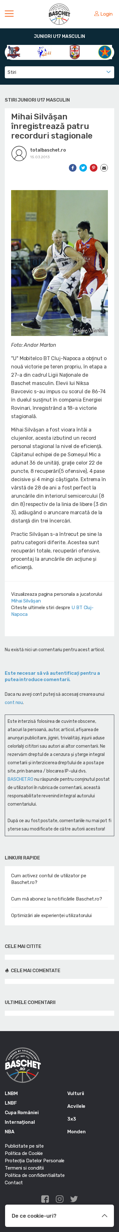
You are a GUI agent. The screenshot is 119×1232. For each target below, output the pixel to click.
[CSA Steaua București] (105, 51)
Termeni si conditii (24, 1168)
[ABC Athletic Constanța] (14, 51)
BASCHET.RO (20, 779)
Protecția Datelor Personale (34, 1161)
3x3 (71, 1119)
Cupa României (22, 1112)
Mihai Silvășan (26, 601)
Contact (14, 1183)
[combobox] (59, 72)
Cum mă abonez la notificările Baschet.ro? (56, 899)
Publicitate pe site (24, 1146)
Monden (76, 1132)
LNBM (11, 1093)
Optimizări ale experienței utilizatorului (51, 915)
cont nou (14, 702)
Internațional (20, 1122)
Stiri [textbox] (12, 72)
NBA (9, 1132)
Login (106, 14)
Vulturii (75, 1093)
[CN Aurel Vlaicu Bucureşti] (75, 51)
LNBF (11, 1103)
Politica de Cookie (24, 1153)
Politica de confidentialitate (35, 1175)
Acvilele (76, 1106)
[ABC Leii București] (44, 51)
